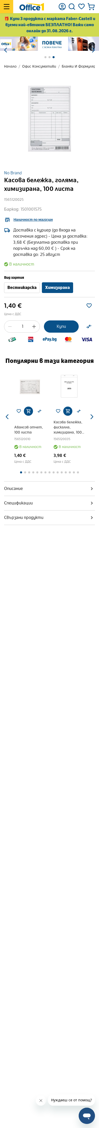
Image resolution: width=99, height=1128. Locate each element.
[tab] (49, 488)
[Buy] (28, 411)
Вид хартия (14, 277)
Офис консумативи (39, 66)
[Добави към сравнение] (89, 326)
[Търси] (72, 6)
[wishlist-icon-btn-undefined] (19, 411)
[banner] (49, 44)
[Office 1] (31, 6)
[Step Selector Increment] (34, 326)
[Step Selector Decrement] (10, 326)
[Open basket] (91, 6)
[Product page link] (29, 387)
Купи (61, 326)
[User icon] (62, 6)
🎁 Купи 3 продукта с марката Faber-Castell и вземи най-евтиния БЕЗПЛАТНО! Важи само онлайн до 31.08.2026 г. (49, 24)
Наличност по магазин (33, 220)
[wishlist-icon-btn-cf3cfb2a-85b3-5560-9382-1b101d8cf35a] (89, 306)
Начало (10, 66)
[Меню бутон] (6, 6)
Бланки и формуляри (80, 66)
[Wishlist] (81, 6)
